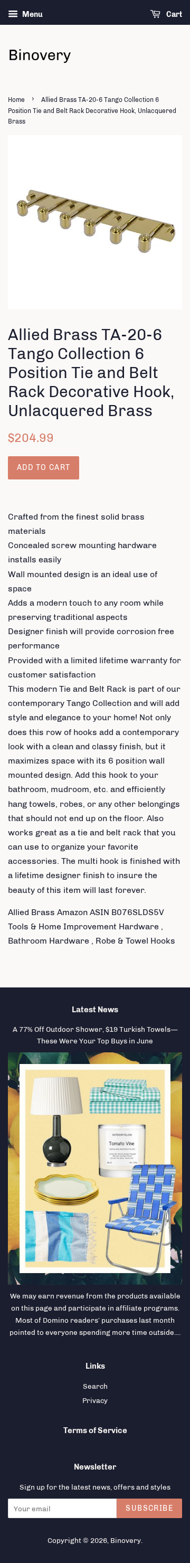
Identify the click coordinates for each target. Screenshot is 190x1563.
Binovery (125, 1540)
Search (95, 1386)
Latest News (95, 1009)
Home (16, 99)
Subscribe (149, 1508)
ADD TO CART (43, 467)
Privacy (95, 1400)
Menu (32, 14)
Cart (173, 14)
